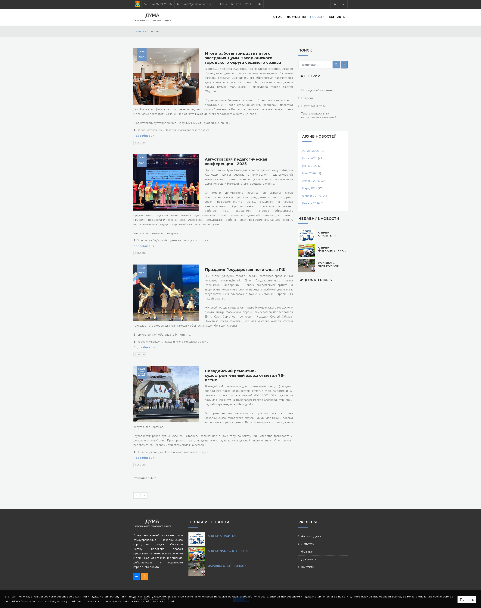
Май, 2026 (309, 173)
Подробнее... (142, 135)
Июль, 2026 (309, 158)
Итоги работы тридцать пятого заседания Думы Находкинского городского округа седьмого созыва (243, 58)
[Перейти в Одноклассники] (343, 4)
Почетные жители (313, 106)
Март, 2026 (309, 188)
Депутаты (307, 544)
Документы (296, 17)
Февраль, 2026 (311, 196)
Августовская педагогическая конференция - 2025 (236, 161)
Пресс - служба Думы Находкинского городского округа (173, 129)
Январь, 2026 (311, 203)
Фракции (307, 551)
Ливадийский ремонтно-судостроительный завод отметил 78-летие (245, 375)
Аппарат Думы (311, 536)
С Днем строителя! (327, 234)
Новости (317, 17)
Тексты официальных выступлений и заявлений (318, 115)
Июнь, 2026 (309, 166)
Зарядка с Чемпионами (328, 264)
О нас (277, 17)
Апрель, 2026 (311, 181)
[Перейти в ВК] (334, 4)
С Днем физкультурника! (332, 249)
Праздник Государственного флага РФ (245, 269)
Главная (138, 31)
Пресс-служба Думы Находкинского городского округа (172, 240)
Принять (467, 599)
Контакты (337, 17)
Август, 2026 (310, 150)
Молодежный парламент (318, 90)
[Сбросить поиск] (344, 64)
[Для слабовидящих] (259, 4)
